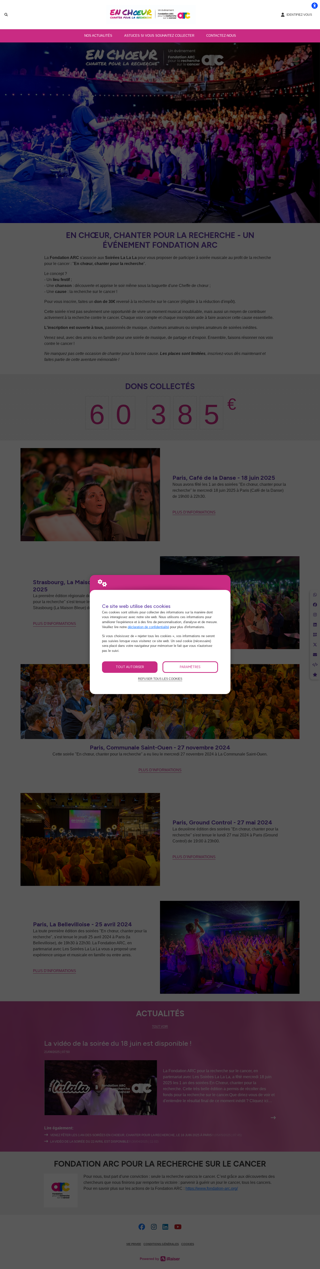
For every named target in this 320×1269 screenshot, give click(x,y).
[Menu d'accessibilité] (315, 5)
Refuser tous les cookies (160, 678)
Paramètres (190, 667)
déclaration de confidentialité (148, 627)
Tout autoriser (130, 667)
